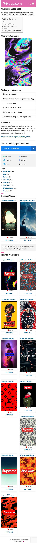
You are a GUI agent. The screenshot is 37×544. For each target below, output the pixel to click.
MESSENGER (23, 156)
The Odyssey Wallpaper (9, 200)
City (4, 174)
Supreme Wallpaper (9, 24)
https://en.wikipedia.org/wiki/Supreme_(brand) (15, 137)
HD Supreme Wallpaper (27, 260)
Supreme (6, 28)
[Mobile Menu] (33, 3)
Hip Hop (6, 180)
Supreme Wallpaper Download (12, 30)
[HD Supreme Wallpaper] (28, 276)
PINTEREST (23, 164)
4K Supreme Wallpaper (27, 299)
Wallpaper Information (10, 26)
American (6, 171)
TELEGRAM (8, 160)
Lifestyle (6, 182)
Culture (6, 177)
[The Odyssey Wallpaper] (9, 219)
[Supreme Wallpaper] (18, 62)
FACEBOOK (23, 160)
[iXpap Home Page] (12, 3)
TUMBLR (7, 164)
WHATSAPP (8, 156)
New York (6, 185)
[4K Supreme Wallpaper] (28, 315)
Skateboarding (8, 188)
